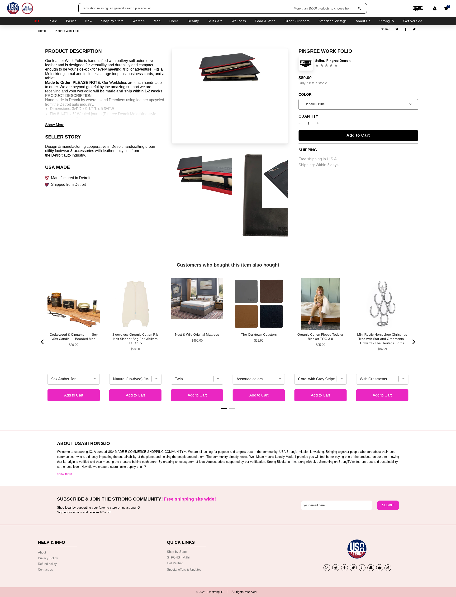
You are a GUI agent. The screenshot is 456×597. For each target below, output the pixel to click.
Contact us (45, 569)
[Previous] (43, 342)
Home (42, 31)
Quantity (308, 116)
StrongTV (386, 21)
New (88, 21)
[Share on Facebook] (405, 29)
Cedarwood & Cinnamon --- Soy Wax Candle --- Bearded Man (74, 337)
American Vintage (332, 21)
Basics (71, 21)
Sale (53, 21)
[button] (358, 104)
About (42, 552)
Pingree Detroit (338, 60)
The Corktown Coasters (259, 334)
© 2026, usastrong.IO (209, 592)
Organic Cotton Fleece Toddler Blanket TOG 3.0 (320, 337)
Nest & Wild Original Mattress (197, 334)
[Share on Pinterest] (398, 29)
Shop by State (177, 552)
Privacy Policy (48, 558)
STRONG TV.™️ (178, 557)
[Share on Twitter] (414, 29)
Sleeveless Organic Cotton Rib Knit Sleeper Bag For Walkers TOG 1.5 (135, 339)
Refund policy (47, 564)
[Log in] (435, 8)
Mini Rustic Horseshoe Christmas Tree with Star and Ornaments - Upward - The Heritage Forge (382, 339)
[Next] (413, 342)
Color (305, 94)
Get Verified (412, 21)
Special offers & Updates (184, 569)
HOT (37, 21)
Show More (54, 125)
